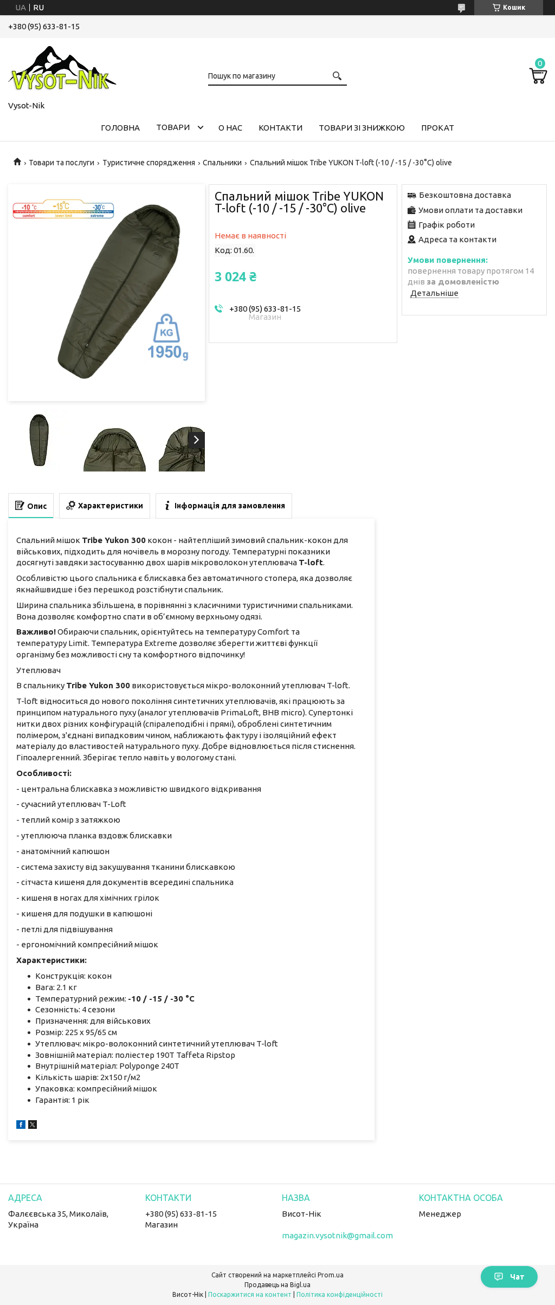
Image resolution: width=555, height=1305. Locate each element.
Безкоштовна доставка (465, 194)
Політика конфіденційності (339, 1294)
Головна (120, 127)
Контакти (280, 127)
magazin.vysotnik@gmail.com (337, 1235)
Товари (173, 127)
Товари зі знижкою (362, 127)
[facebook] (20, 1125)
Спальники (222, 162)
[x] (32, 1125)
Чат (517, 1276)
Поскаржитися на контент (250, 1294)
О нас (230, 127)
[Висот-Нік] (62, 67)
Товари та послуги (61, 162)
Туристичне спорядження (148, 162)
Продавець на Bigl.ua (277, 1284)
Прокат (437, 127)
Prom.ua (331, 1274)
